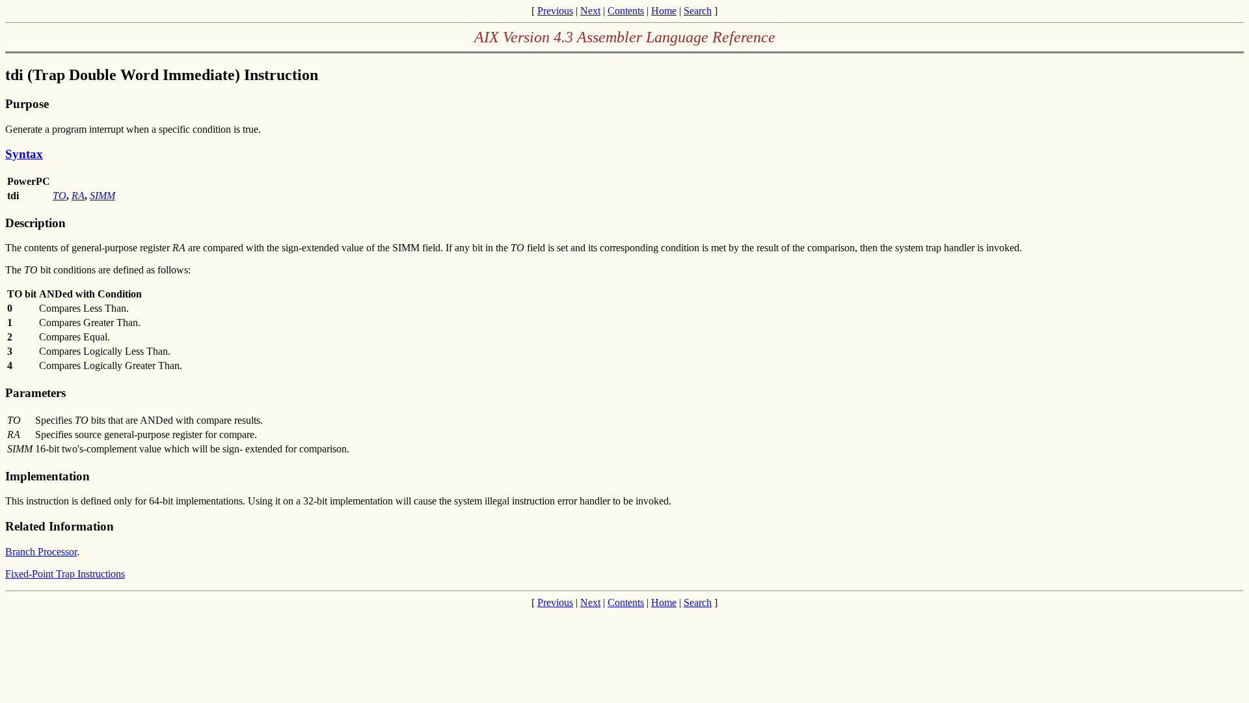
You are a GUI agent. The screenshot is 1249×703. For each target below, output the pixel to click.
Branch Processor (41, 551)
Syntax (24, 154)
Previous (555, 10)
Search (698, 10)
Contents (626, 10)
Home (664, 10)
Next (590, 10)
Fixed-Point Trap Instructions (65, 573)
